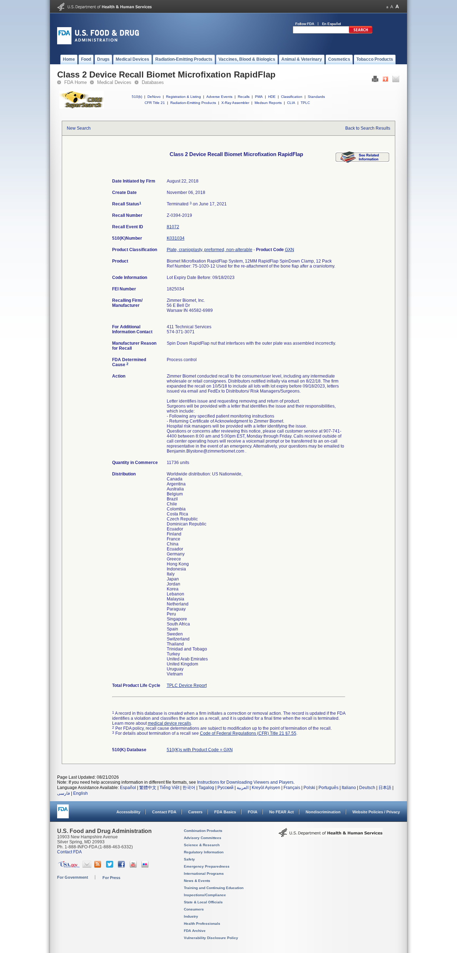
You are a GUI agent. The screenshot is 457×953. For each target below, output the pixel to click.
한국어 (188, 787)
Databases (153, 82)
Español (128, 787)
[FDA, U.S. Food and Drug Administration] (98, 42)
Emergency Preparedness (207, 866)
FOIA (252, 812)
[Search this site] (360, 32)
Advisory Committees (202, 838)
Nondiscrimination (323, 812)
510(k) (137, 97)
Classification (291, 97)
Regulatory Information (204, 852)
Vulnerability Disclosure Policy (211, 938)
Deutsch (367, 787)
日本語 (384, 787)
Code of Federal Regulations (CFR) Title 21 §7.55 (248, 733)
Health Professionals (202, 923)
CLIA (291, 103)
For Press (111, 877)
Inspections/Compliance (205, 895)
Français (291, 787)
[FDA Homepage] (63, 814)
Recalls (244, 97)
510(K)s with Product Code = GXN (200, 749)
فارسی (63, 793)
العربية (242, 787)
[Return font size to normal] (391, 6)
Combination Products (203, 831)
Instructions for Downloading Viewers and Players (245, 782)
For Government (72, 877)
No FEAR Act (281, 812)
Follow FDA (304, 24)
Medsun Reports (268, 103)
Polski (309, 787)
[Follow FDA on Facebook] (122, 866)
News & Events (197, 881)
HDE (272, 97)
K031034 (176, 238)
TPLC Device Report (187, 685)
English (80, 793)
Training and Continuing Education (213, 888)
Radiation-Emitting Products (193, 103)
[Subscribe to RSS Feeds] (98, 866)
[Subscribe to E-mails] (86, 866)
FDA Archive (195, 931)
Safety (189, 859)
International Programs (204, 873)
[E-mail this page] (395, 80)
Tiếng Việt (169, 787)
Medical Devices (114, 82)
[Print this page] (375, 80)
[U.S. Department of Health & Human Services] (330, 835)
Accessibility (128, 812)
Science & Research (202, 845)
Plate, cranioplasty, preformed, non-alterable (209, 249)
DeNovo (154, 97)
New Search (79, 128)
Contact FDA (164, 812)
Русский (225, 787)
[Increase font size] (397, 6)
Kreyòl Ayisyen (266, 787)
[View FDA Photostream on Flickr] (145, 866)
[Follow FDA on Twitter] (110, 866)
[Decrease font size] (387, 6)
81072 (173, 226)
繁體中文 (147, 787)
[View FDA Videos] (134, 866)
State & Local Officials (203, 902)
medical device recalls (169, 723)
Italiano (349, 787)
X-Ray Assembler (235, 103)
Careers (195, 812)
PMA (259, 97)
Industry (191, 916)
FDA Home (75, 82)
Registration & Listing (183, 97)
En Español (331, 24)
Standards (316, 97)
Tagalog (206, 787)
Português (328, 787)
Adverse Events (219, 97)
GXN (289, 249)
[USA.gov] (69, 866)
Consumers (194, 909)
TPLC (305, 103)
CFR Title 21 (155, 103)
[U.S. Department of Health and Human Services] (104, 9)
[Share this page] (385, 80)
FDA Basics (225, 812)
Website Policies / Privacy (376, 812)
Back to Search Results (367, 128)
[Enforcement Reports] (362, 161)
